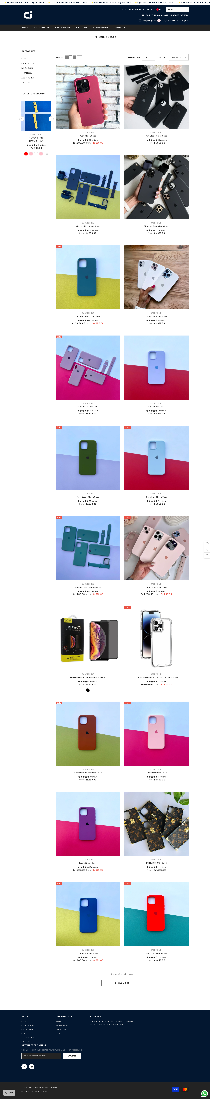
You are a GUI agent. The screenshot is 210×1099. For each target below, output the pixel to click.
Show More (122, 983)
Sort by (162, 57)
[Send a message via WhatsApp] (205, 1094)
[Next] (51, 118)
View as (59, 57)
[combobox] (175, 9)
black (20, 154)
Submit (72, 1055)
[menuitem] (36, 58)
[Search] (177, 9)
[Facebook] (24, 1066)
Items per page (133, 57)
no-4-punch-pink (48, 154)
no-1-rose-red (43, 154)
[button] (67, 57)
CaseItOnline (20, 134)
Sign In (185, 20)
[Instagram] (31, 1066)
